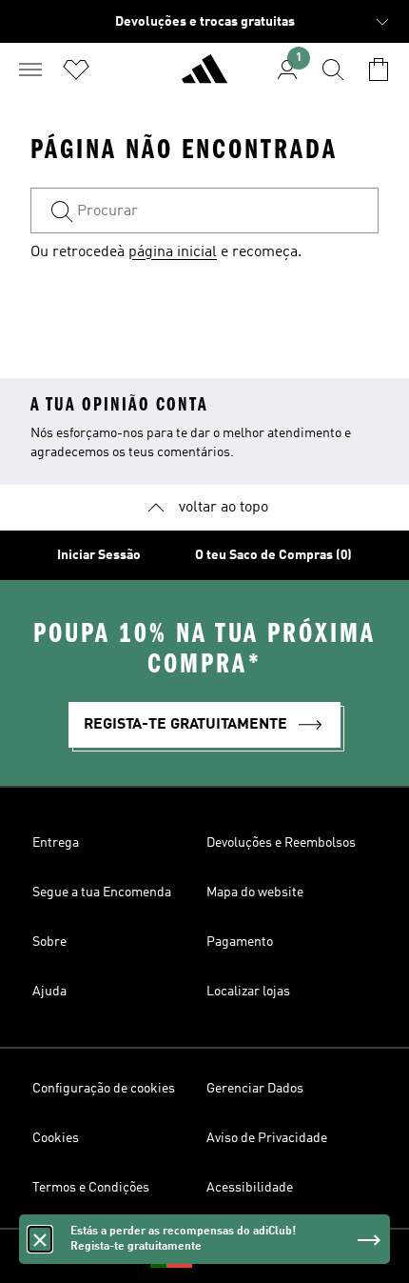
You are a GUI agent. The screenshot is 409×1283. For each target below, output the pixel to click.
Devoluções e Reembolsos (281, 843)
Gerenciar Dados (254, 1088)
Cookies (55, 1138)
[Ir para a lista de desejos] (76, 69)
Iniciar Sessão (99, 555)
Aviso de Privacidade (266, 1138)
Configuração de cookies (103, 1088)
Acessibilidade (249, 1187)
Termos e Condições (90, 1187)
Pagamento (239, 942)
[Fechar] (40, 1239)
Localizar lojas (248, 991)
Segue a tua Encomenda (101, 892)
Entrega (55, 843)
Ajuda (49, 991)
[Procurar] (333, 69)
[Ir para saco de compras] (378, 69)
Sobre (49, 942)
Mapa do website (254, 892)
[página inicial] (204, 77)
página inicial (172, 252)
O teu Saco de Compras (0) (273, 555)
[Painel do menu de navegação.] (30, 69)
